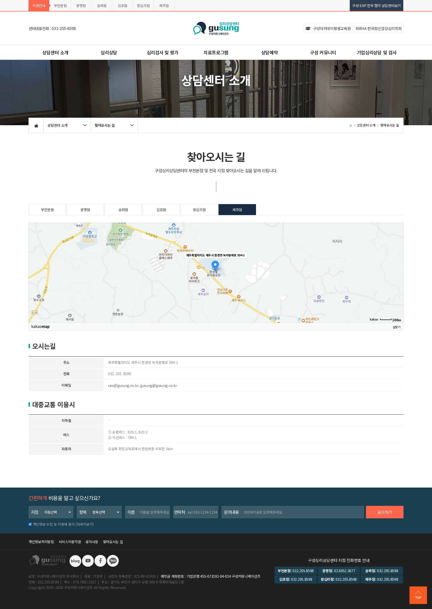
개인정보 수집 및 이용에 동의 (54, 524)
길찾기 (396, 327)
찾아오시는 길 (113, 541)
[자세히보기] (85, 524)
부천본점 (60, 5)
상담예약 (269, 52)
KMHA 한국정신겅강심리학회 (379, 28)
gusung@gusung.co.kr (158, 385)
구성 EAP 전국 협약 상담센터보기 (376, 5)
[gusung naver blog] (75, 560)
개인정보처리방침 (41, 541)
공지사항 (92, 541)
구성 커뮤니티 (323, 52)
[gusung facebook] (100, 560)
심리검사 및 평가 (162, 52)
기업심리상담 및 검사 (377, 52)
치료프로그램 (216, 52)
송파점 (101, 5)
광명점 (81, 5)
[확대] (397, 264)
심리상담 (108, 52)
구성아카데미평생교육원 (331, 28)
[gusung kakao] (112, 560)
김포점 (122, 5)
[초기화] (397, 281)
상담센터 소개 (55, 52)
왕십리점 (143, 5)
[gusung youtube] (88, 560)
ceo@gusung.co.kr (123, 385)
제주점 (164, 5)
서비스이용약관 (69, 541)
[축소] (397, 272)
